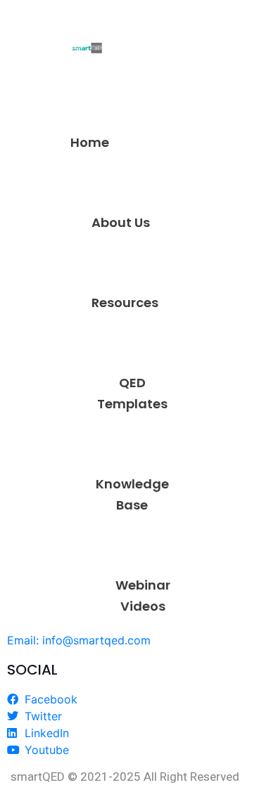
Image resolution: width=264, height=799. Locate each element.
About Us (121, 222)
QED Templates (132, 393)
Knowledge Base (132, 494)
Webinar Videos (142, 595)
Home (89, 142)
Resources (125, 302)
